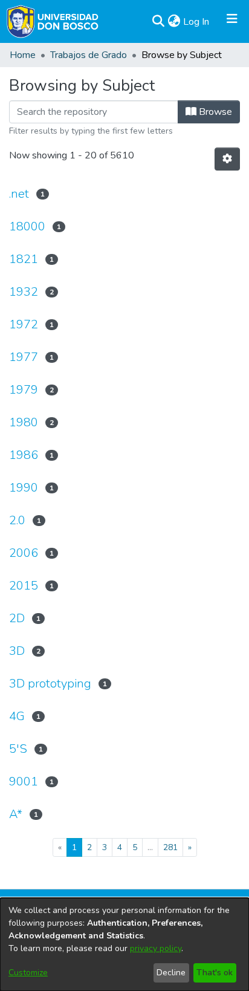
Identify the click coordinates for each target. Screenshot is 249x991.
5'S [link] (18, 749)
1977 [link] (23, 357)
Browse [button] (214, 112)
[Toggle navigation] (232, 22)
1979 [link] (23, 390)
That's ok (214, 972)
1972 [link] (23, 324)
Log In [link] (196, 21)
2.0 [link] (17, 520)
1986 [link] (23, 455)
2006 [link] (23, 553)
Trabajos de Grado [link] (88, 55)
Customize (28, 972)
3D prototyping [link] (50, 683)
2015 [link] (23, 585)
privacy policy (155, 948)
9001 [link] (23, 781)
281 (170, 847)
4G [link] (17, 716)
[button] (158, 22)
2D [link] (17, 618)
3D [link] (17, 651)
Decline (171, 972)
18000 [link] (27, 226)
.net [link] (19, 194)
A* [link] (15, 814)
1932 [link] (23, 292)
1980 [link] (23, 422)
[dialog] (124, 944)
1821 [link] (23, 259)
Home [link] (23, 55)
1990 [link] (23, 487)
